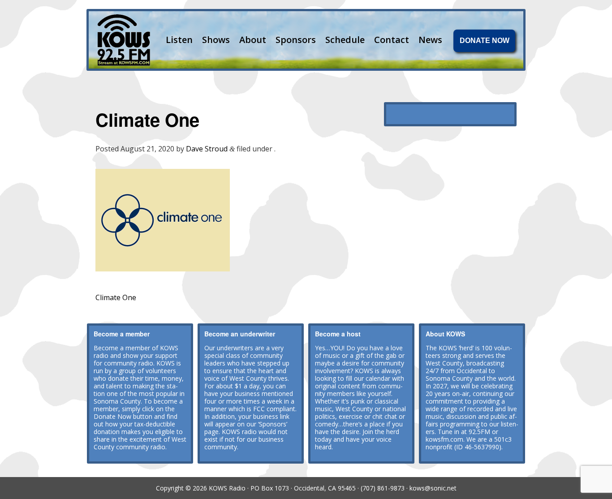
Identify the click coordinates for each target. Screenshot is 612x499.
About (252, 40)
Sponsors (296, 40)
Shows (216, 40)
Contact (391, 40)
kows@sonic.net (433, 488)
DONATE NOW (484, 40)
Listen (179, 40)
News (430, 40)
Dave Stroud (207, 149)
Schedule (345, 40)
